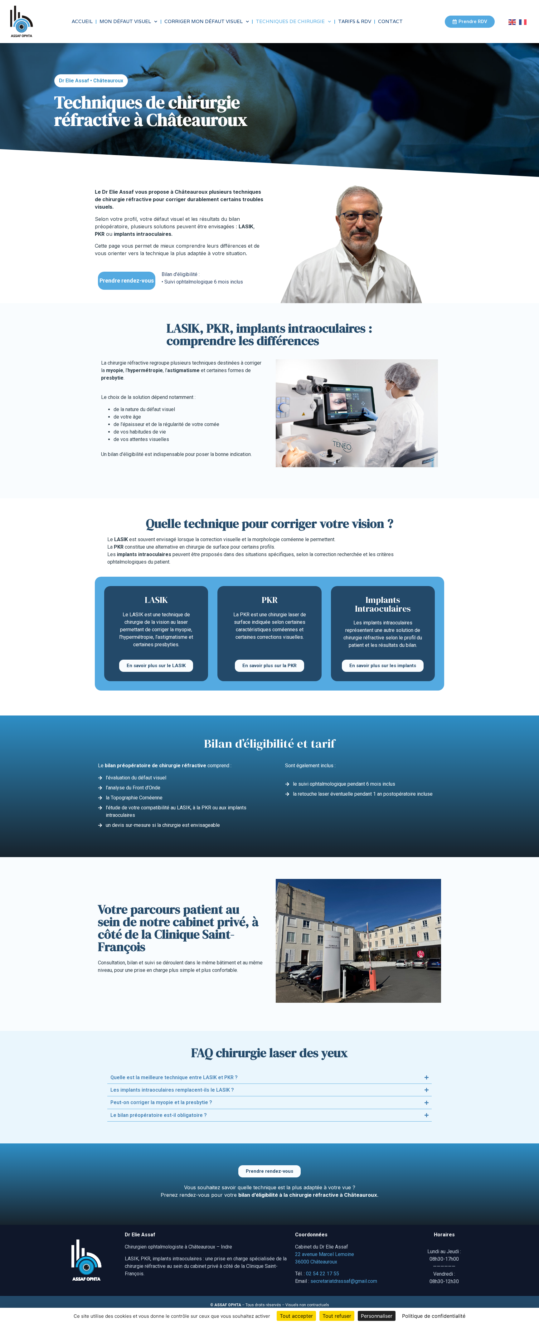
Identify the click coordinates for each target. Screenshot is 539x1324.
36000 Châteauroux (316, 1262)
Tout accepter (296, 1316)
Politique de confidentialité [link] (433, 1316)
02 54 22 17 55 (322, 1274)
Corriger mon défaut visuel (203, 21)
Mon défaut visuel (125, 21)
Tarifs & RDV (354, 21)
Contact (390, 21)
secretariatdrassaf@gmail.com (343, 1281)
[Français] (524, 21)
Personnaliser (376, 1316)
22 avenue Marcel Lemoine (324, 1254)
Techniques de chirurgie (290, 21)
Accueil (82, 21)
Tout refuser (337, 1316)
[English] (513, 21)
